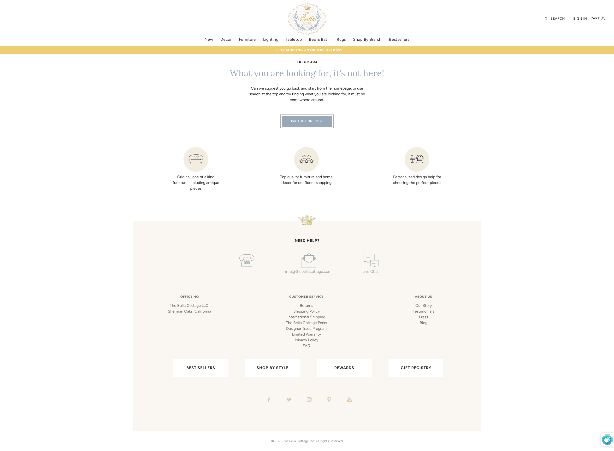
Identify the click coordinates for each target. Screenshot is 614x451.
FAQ (306, 345)
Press (423, 317)
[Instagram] (309, 400)
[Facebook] (268, 400)
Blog (423, 322)
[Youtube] (349, 400)
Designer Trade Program (306, 328)
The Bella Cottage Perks (306, 322)
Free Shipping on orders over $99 (309, 50)
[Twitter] (288, 400)
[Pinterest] (329, 400)
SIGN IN (580, 19)
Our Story (423, 305)
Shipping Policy (306, 311)
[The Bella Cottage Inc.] (307, 5)
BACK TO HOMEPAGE (307, 121)
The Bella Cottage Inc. (299, 441)
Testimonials (423, 311)
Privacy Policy (306, 340)
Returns (306, 305)
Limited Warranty (306, 334)
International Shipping (306, 317)
